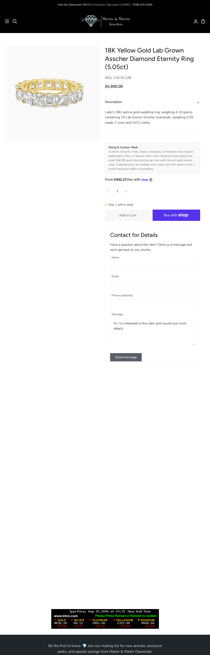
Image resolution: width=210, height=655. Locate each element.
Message (117, 314)
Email (115, 276)
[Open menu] (4, 21)
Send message (126, 357)
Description (113, 102)
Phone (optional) (122, 295)
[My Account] (194, 21)
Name (115, 257)
